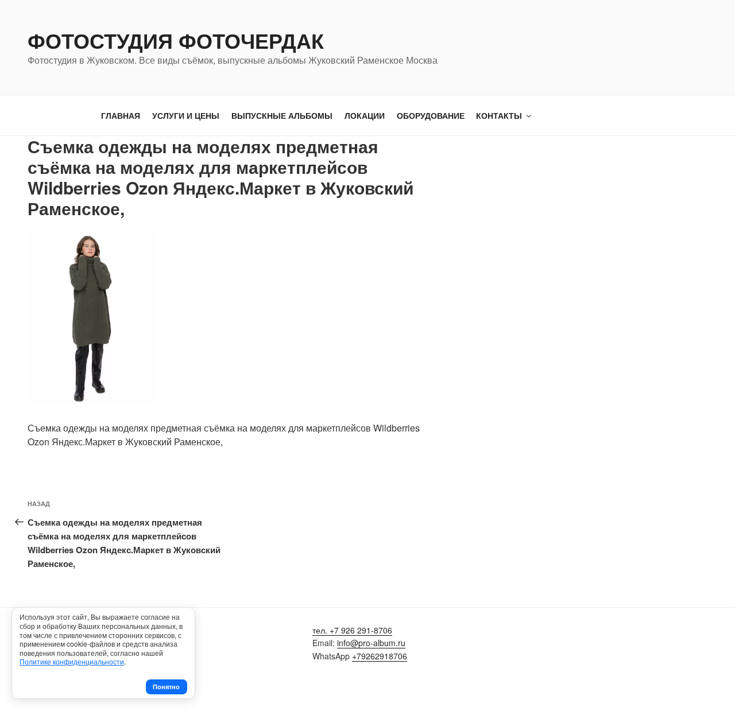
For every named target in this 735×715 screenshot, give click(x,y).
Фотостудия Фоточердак (176, 40)
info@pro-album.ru (371, 642)
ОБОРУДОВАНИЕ (431, 115)
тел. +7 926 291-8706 (352, 630)
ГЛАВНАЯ (120, 115)
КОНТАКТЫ (499, 115)
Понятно (166, 686)
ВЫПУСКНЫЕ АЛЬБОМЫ (281, 115)
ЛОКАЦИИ (365, 115)
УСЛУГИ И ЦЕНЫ (185, 115)
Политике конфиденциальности (72, 661)
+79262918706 (379, 656)
